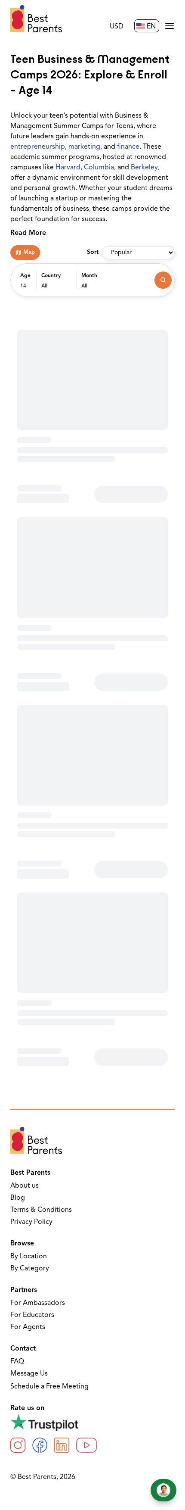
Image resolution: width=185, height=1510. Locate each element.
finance (128, 147)
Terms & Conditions (41, 1210)
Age (25, 275)
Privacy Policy (31, 1222)
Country (51, 275)
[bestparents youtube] (86, 1445)
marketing (84, 147)
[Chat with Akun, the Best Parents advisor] (163, 1490)
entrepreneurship (37, 147)
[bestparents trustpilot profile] (92, 1422)
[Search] (163, 280)
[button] (26, 284)
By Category (29, 1268)
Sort (93, 252)
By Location (28, 1256)
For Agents (27, 1327)
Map (29, 252)
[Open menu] (169, 26)
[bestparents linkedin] (61, 1445)
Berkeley (144, 167)
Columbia (99, 167)
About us (24, 1185)
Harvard (68, 167)
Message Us (29, 1373)
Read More (28, 233)
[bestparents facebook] (39, 1445)
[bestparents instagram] (17, 1445)
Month (89, 275)
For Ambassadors (37, 1303)
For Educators (32, 1315)
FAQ (17, 1361)
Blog (17, 1198)
